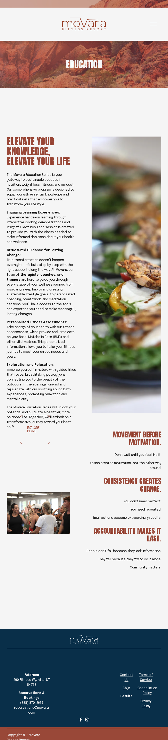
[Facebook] (81, 719)
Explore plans (33, 429)
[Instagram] (87, 719)
